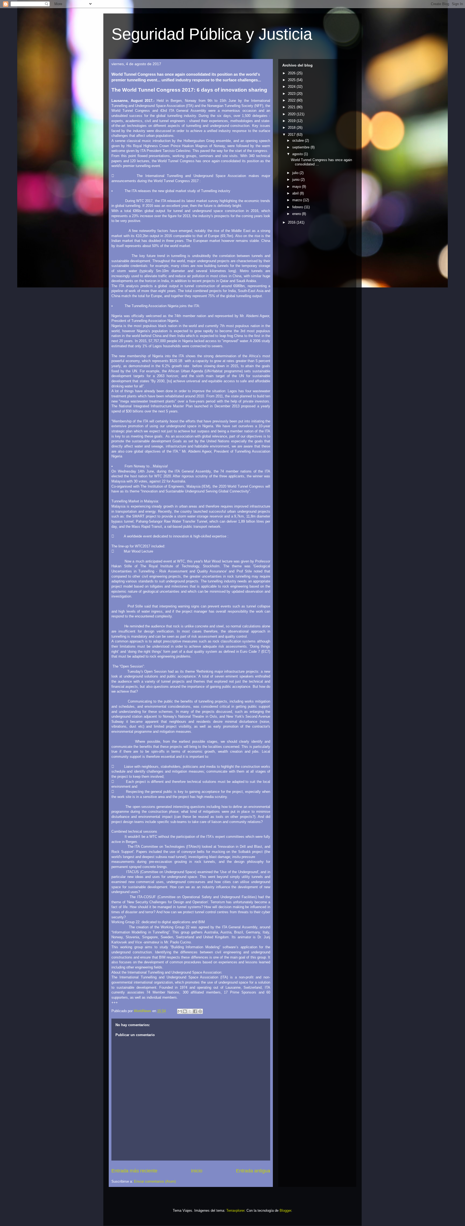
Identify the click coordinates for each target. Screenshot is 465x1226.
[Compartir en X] (190, 1011)
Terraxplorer (235, 1210)
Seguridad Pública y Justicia (211, 34)
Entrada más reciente (134, 1170)
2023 (292, 94)
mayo (297, 187)
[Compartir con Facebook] (195, 1011)
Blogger (285, 1210)
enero (297, 214)
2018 (292, 128)
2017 (292, 135)
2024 (292, 87)
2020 (292, 114)
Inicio (196, 1170)
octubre (298, 140)
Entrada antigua (253, 1170)
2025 (292, 80)
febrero (298, 207)
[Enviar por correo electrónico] (179, 1011)
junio (296, 180)
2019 (292, 121)
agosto (298, 154)
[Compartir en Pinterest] (200, 1011)
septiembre (301, 147)
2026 (292, 73)
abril (296, 193)
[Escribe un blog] (185, 1011)
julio (296, 173)
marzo (297, 200)
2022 (292, 100)
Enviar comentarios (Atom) (155, 1181)
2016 (292, 222)
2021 (292, 107)
